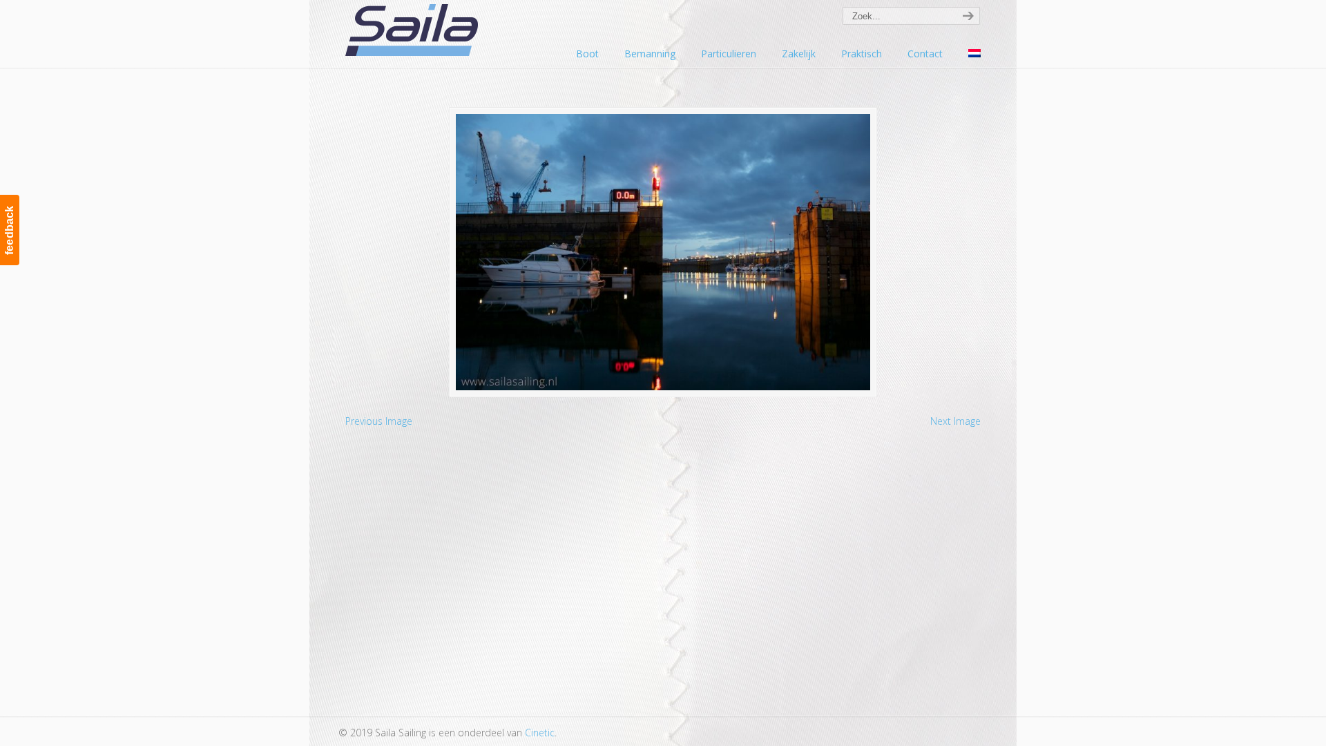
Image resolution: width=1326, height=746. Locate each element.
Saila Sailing (414, 30)
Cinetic (540, 732)
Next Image (955, 421)
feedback (9, 230)
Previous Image (378, 421)
